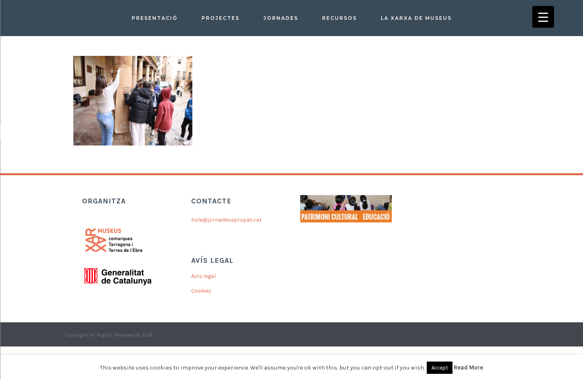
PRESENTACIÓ (155, 18)
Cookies (201, 290)
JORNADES (280, 18)
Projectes (220, 18)
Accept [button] (439, 368)
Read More (468, 367)
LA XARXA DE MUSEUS (416, 18)
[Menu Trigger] (543, 17)
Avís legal (203, 276)
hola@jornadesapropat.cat (226, 219)
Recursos (339, 18)
